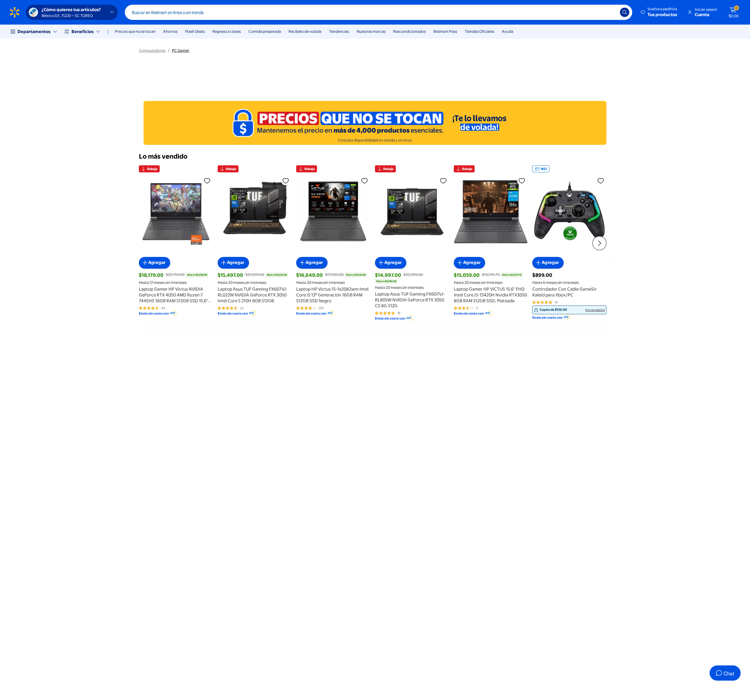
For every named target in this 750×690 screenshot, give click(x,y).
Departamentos (34, 31)
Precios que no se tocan (135, 31)
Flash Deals (195, 31)
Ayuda (507, 31)
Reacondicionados (409, 31)
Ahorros (170, 31)
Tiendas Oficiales (479, 31)
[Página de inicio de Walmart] (14, 12)
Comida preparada (264, 31)
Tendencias (339, 31)
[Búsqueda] (624, 12)
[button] (659, 12)
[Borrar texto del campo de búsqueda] (611, 12)
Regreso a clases (226, 31)
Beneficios (82, 31)
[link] (569, 310)
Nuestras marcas (371, 31)
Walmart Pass (445, 31)
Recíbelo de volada (305, 31)
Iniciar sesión (595, 310)
